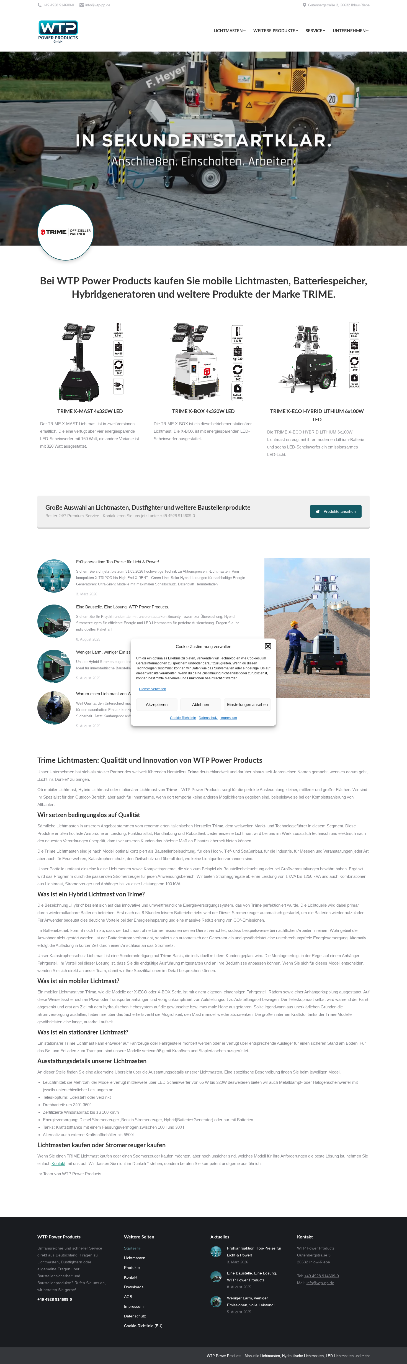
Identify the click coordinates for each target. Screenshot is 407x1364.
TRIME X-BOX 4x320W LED (203, 411)
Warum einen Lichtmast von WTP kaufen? (114, 693)
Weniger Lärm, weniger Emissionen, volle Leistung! (122, 652)
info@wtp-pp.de (97, 5)
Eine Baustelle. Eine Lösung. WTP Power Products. (122, 607)
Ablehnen (200, 704)
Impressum (228, 718)
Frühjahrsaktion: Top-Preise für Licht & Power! (117, 561)
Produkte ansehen (340, 511)
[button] (268, 646)
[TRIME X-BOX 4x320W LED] (203, 363)
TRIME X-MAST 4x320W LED (90, 411)
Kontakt (58, 1163)
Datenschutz (208, 718)
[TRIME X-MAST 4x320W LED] (90, 363)
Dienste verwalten (152, 689)
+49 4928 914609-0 (58, 5)
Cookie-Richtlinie (183, 718)
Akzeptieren (157, 704)
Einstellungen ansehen (247, 704)
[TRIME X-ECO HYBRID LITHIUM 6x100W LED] (317, 363)
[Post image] (54, 576)
